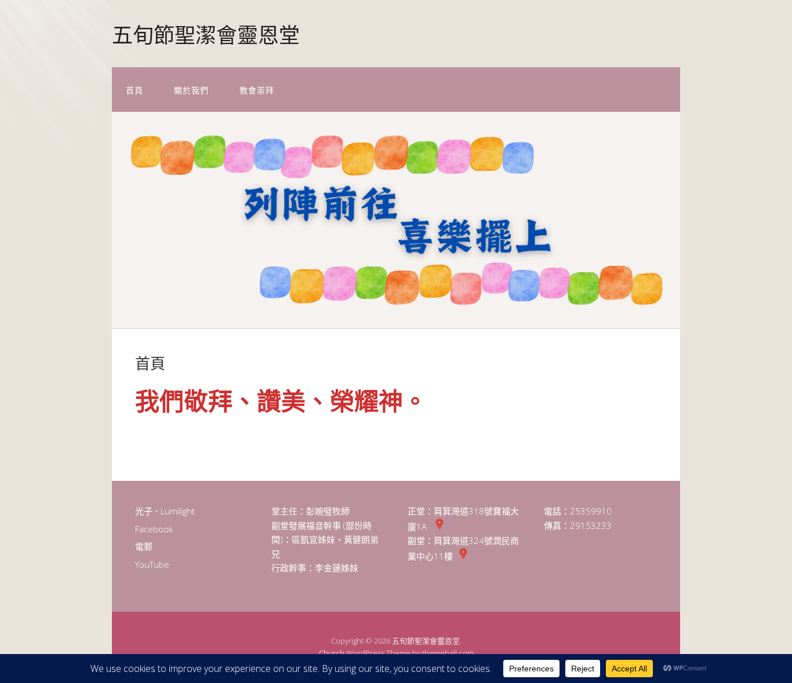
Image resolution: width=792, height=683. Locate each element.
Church (331, 653)
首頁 (134, 89)
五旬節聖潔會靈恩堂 (206, 33)
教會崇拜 (256, 89)
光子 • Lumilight (165, 511)
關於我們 (191, 89)
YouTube (152, 564)
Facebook (154, 529)
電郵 (143, 546)
